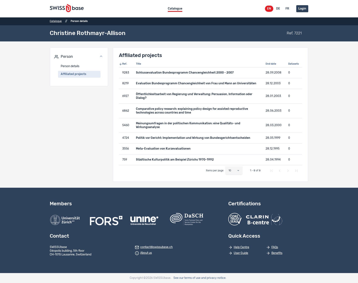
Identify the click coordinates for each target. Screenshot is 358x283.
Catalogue (175, 8)
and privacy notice (213, 278)
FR (287, 8)
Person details (70, 66)
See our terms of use (187, 278)
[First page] (271, 171)
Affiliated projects (73, 74)
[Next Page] (288, 171)
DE (278, 8)
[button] (79, 57)
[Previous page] (280, 171)
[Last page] (296, 171)
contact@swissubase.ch (156, 247)
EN (269, 8)
